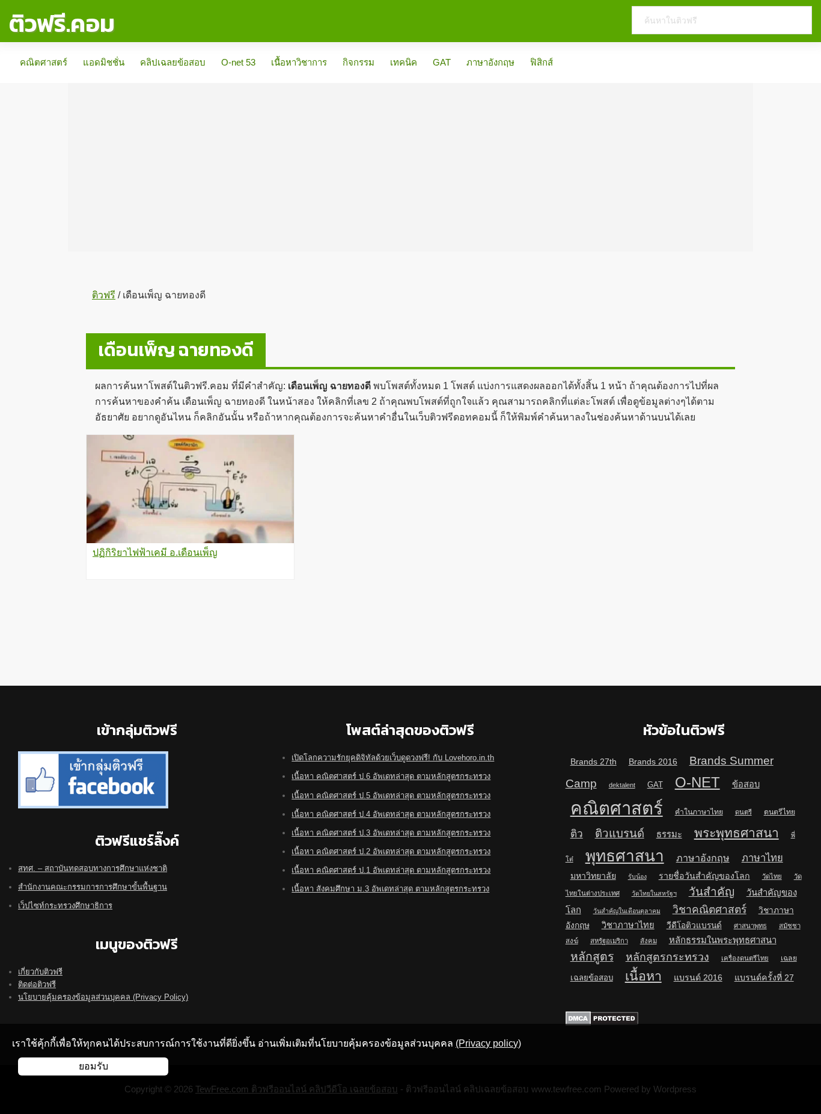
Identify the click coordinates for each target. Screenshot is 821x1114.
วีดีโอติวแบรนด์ (694, 925)
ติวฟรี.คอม (62, 23)
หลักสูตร (592, 956)
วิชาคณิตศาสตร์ (709, 909)
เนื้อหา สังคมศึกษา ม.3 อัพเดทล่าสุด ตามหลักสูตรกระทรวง (390, 888)
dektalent (622, 785)
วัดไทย (772, 876)
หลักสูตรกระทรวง (667, 957)
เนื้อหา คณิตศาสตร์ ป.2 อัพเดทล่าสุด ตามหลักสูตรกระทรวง (390, 851)
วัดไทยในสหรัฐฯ (654, 893)
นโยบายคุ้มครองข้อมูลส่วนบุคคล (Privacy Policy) (103, 997)
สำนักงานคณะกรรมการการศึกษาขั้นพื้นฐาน (92, 886)
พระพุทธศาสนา (736, 833)
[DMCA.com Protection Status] (602, 1017)
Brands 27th (593, 761)
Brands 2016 (653, 761)
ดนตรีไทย (779, 812)
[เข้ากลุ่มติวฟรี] (93, 757)
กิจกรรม (358, 62)
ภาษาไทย (762, 858)
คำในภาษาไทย (699, 812)
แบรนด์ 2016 (698, 977)
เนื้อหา (643, 976)
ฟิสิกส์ (541, 62)
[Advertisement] (410, 167)
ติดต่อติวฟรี (37, 984)
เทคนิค (403, 62)
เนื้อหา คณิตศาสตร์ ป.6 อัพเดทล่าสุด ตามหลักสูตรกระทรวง (390, 776)
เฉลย (789, 958)
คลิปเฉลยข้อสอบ (173, 62)
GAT (442, 62)
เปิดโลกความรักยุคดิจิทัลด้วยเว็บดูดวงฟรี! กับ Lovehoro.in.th (392, 757)
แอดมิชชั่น (103, 62)
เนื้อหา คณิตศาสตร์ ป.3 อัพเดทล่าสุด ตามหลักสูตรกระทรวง (390, 832)
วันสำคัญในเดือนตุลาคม (627, 910)
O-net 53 (238, 62)
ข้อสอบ (746, 784)
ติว (576, 834)
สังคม (648, 940)
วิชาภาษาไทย (628, 925)
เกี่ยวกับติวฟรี (40, 971)
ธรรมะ (669, 834)
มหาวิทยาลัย (593, 876)
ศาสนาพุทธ (750, 925)
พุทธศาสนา (624, 856)
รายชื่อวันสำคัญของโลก (704, 876)
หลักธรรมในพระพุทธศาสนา (723, 940)
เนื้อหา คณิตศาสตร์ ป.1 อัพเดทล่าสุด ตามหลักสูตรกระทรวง (390, 870)
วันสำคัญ (711, 891)
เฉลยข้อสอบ (591, 977)
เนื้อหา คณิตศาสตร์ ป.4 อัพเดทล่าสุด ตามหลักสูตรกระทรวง (390, 814)
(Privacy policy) (488, 1043)
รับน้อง (637, 876)
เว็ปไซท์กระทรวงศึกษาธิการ (65, 905)
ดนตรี (743, 812)
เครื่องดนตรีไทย (745, 958)
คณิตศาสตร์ (43, 62)
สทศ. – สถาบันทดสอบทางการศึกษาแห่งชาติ (92, 868)
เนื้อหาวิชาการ (299, 62)
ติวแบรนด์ (619, 833)
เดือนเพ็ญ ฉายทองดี (176, 349)
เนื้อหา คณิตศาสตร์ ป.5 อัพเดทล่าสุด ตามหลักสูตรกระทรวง (390, 795)
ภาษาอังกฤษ (490, 62)
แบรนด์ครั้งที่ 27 (764, 977)
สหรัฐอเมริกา (609, 940)
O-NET (697, 782)
